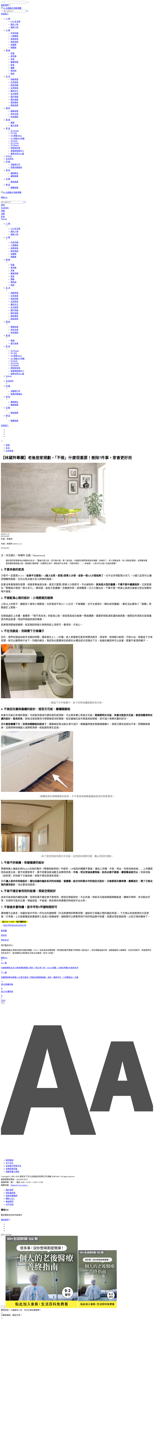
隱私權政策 (10, 1193)
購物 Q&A (10, 1199)
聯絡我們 (9, 1201)
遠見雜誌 (9, 1160)
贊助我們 (5, 1220)
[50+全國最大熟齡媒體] (11, 8)
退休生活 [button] (5, 940)
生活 (8, 448)
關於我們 (9, 1190)
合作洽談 (9, 1204)
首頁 (8, 445)
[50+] (59, 1307)
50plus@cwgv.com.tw (19, 1185)
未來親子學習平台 (13, 1166)
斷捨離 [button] (4, 931)
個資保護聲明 (11, 1196)
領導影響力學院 (12, 1172)
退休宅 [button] (4, 935)
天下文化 (9, 1163)
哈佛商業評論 (11, 1169)
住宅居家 (9, 451)
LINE (3, 1000)
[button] (77, 957)
